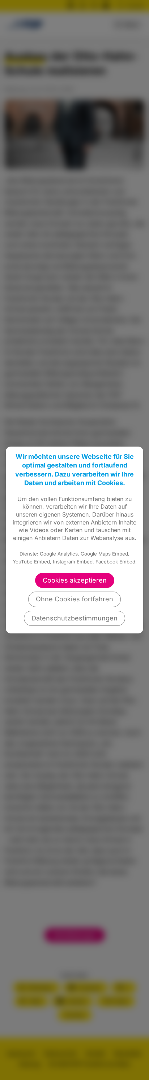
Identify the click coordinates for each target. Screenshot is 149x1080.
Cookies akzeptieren (75, 580)
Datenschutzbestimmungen (74, 618)
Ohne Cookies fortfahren (74, 599)
